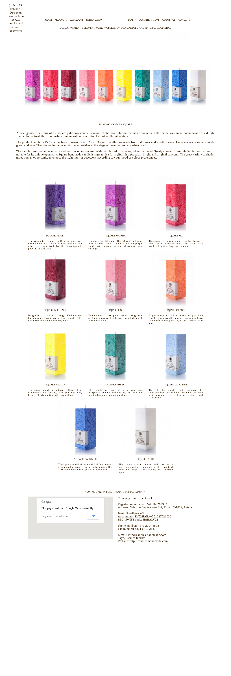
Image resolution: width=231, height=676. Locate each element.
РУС (220, 2)
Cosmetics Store (149, 19)
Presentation (94, 19)
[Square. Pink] (115, 304)
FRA (210, 2)
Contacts (184, 19)
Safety (132, 19)
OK (93, 516)
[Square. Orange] (176, 304)
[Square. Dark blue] (85, 453)
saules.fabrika (136, 538)
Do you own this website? (55, 516)
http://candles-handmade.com (149, 541)
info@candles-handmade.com (147, 535)
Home (48, 19)
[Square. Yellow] (55, 379)
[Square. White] (146, 453)
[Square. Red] (176, 230)
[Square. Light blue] (176, 379)
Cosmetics (168, 19)
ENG (205, 2)
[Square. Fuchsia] (115, 230)
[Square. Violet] (55, 230)
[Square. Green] (115, 379)
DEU (215, 2)
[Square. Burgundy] (55, 304)
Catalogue (76, 19)
